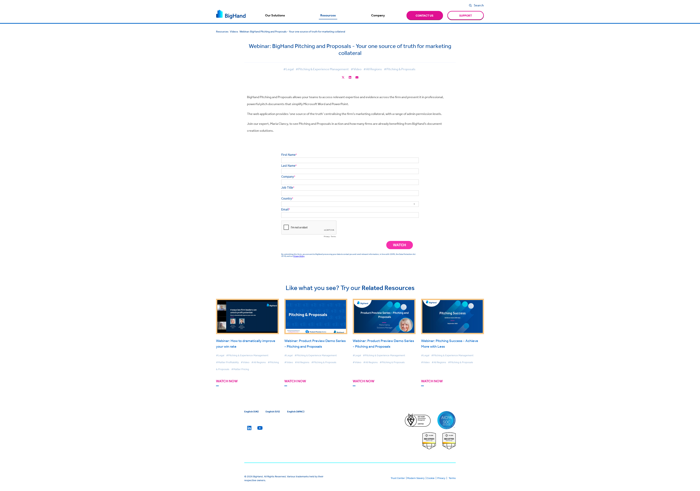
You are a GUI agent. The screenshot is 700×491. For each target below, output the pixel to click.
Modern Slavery (416, 478)
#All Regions (372, 69)
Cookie (431, 478)
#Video (356, 69)
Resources (328, 15)
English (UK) (251, 411)
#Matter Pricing (240, 369)
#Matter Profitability (227, 362)
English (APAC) (295, 411)
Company (378, 15)
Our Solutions (275, 15)
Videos (234, 31)
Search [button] (479, 5)
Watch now (227, 381)
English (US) (273, 411)
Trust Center (398, 478)
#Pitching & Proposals (399, 69)
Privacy (441, 478)
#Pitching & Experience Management (322, 69)
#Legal (288, 69)
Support (465, 15)
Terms (452, 478)
